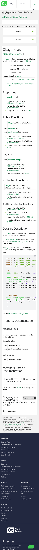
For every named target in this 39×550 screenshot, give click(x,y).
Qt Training (4, 496)
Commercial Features (8, 472)
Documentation (11, 12)
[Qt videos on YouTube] (13, 542)
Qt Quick (3, 477)
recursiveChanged (15, 159)
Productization (5, 494)
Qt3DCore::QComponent (25, 79)
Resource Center (6, 510)
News (3, 513)
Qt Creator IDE (5, 474)
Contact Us (23, 4)
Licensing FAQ (5, 455)
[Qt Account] (34, 9)
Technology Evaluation (8, 486)
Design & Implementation (9, 491)
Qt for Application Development (11, 444)
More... (28, 61)
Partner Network (6, 499)
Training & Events (7, 508)
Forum (20, 12)
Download (4, 438)
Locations (4, 518)
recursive (9, 97)
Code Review (6, 13)
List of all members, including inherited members (20, 84)
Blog (11, 4)
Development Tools (27, 491)
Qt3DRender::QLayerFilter (18, 241)
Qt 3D (17, 26)
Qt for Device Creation (8, 447)
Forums (23, 496)
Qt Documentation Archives (14, 17)
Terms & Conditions (7, 452)
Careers (3, 515)
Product (3, 460)
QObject (29, 110)
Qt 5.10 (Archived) (7, 26)
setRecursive (13, 132)
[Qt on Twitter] (8, 542)
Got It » (31, 546)
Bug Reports (28, 12)
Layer (19, 76)
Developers (24, 482)
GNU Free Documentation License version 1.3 (14, 423)
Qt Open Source (6, 450)
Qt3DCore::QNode (12, 107)
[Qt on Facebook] (3, 542)
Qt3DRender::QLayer (13, 54)
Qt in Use (4, 464)
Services (4, 482)
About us (4, 504)
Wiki (3, 12)
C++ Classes (25, 26)
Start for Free (5, 442)
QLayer (8, 59)
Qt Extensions (25, 486)
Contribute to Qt (26, 499)
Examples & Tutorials (27, 488)
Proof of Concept (6, 488)
